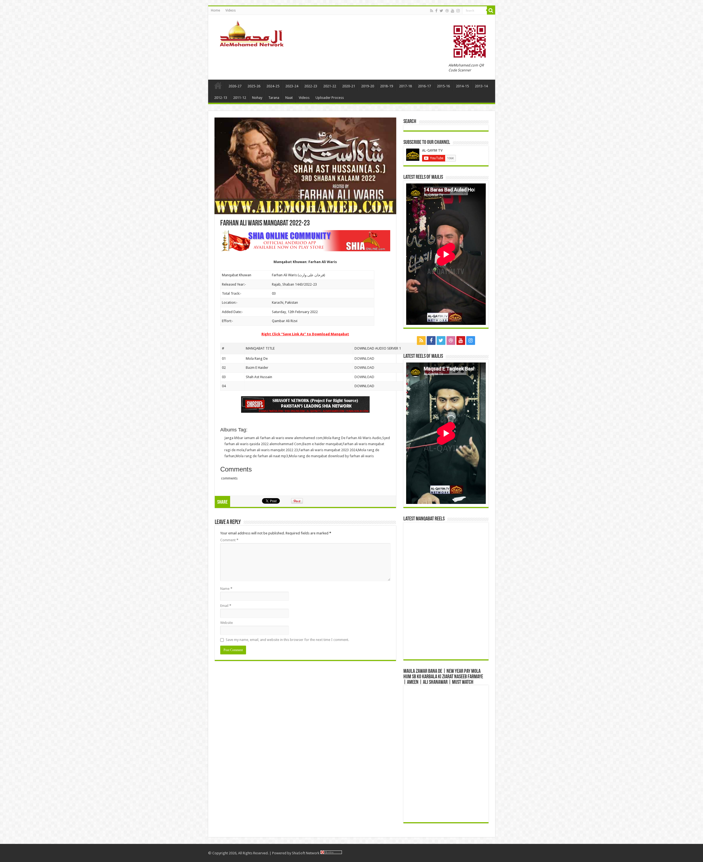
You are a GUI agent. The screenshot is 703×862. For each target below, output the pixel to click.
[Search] (491, 10)
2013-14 (481, 86)
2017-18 (405, 86)
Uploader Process (330, 98)
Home (215, 10)
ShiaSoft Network (306, 853)
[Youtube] (452, 10)
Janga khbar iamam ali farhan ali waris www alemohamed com (273, 438)
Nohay (257, 98)
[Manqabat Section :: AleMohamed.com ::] (253, 32)
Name (226, 589)
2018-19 (386, 86)
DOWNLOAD (364, 358)
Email (225, 606)
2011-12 (239, 98)
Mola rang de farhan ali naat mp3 (262, 456)
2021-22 (329, 86)
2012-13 (220, 98)
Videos (230, 10)
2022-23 (310, 86)
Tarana (273, 98)
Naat (289, 98)
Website (226, 623)
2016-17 (424, 86)
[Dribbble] (447, 10)
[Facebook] (436, 10)
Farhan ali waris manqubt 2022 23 (271, 450)
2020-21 (348, 86)
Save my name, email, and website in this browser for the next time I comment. (287, 640)
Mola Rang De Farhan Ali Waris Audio (352, 438)
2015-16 (443, 86)
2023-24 (291, 86)
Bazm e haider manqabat (322, 444)
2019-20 (367, 86)
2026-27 (234, 86)
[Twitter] (441, 10)
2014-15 (462, 86)
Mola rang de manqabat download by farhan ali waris (331, 456)
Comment (229, 540)
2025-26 (253, 86)
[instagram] (458, 10)
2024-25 (272, 86)
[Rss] (431, 10)
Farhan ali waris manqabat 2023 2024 (328, 450)
